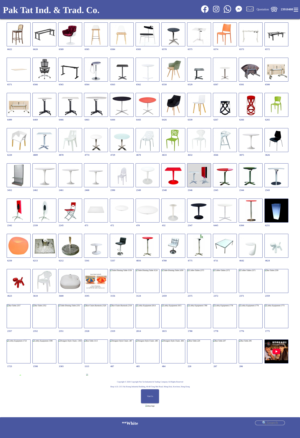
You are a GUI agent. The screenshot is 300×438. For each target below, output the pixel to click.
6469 (35, 119)
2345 (216, 190)
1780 (190, 331)
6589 (61, 49)
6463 (87, 119)
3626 (267, 155)
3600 (61, 296)
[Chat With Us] (238, 11)
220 (189, 366)
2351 (61, 331)
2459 (164, 296)
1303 (61, 366)
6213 (35, 260)
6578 (164, 49)
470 (138, 225)
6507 (216, 84)
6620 (35, 49)
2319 (112, 331)
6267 (216, 119)
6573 (241, 49)
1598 (35, 366)
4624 (267, 260)
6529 (190, 84)
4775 (190, 260)
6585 (87, 49)
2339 (35, 225)
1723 (9, 366)
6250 (9, 260)
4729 (112, 155)
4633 (164, 155)
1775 (267, 331)
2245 (61, 225)
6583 (138, 49)
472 (112, 225)
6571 (9, 84)
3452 (9, 190)
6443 (138, 119)
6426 (164, 119)
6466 (61, 119)
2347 (190, 225)
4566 (216, 155)
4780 (164, 260)
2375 (190, 296)
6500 (267, 84)
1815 (164, 331)
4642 (241, 260)
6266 (241, 119)
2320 (87, 331)
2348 (164, 190)
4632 (190, 155)
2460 (87, 190)
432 (163, 225)
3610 (35, 296)
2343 (267, 190)
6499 (9, 119)
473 (86, 225)
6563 (112, 84)
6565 (61, 84)
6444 (112, 119)
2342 (9, 225)
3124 (138, 296)
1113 (87, 366)
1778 (216, 331)
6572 (267, 49)
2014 (138, 331)
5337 (112, 260)
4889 (35, 155)
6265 (267, 119)
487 (112, 366)
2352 (35, 331)
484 (163, 366)
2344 (241, 190)
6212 (61, 260)
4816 (138, 260)
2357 (9, 331)
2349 (138, 190)
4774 (87, 155)
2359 (267, 296)
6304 (241, 225)
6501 (241, 84)
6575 (190, 49)
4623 (9, 296)
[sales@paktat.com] (250, 11)
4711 (216, 260)
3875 (241, 155)
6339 (190, 119)
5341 (87, 260)
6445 (216, 225)
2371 (241, 296)
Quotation (263, 9)
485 (138, 366)
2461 (61, 190)
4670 (138, 155)
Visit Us (150, 396)
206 (241, 366)
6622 (9, 49)
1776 (241, 331)
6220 (9, 155)
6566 (35, 84)
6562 (138, 84)
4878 (61, 155)
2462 (35, 190)
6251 (267, 225)
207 (215, 366)
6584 (112, 49)
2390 (112, 190)
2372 (216, 296)
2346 (190, 190)
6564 (87, 84)
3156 (112, 296)
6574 (216, 49)
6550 (164, 84)
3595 (87, 296)
